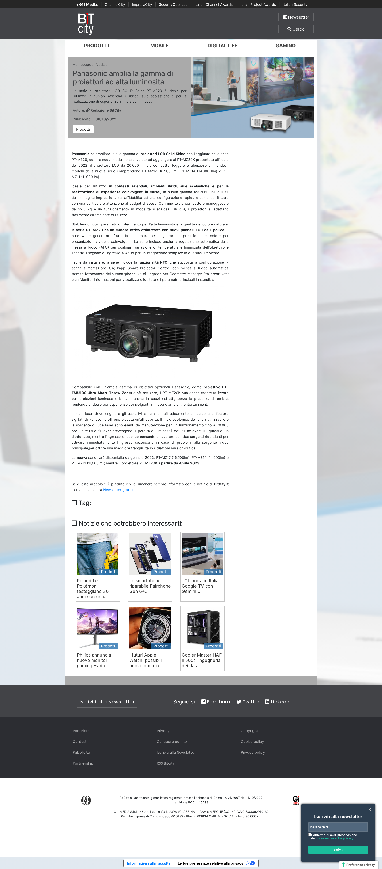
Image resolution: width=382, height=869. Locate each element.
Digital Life (222, 45)
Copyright (249, 730)
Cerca (298, 29)
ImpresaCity (142, 4)
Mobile (159, 45)
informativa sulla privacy (335, 838)
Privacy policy (253, 752)
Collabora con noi (172, 741)
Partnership (83, 763)
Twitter (250, 701)
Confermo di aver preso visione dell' (334, 836)
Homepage (82, 64)
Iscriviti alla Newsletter (107, 701)
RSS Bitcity (166, 763)
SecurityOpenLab (173, 4)
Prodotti (96, 45)
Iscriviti (338, 849)
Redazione (82, 730)
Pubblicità (81, 752)
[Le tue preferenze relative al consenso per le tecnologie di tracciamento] (358, 865)
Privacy (163, 730)
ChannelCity (115, 4)
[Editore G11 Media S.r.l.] (296, 800)
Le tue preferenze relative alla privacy (210, 863)
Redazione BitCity (105, 110)
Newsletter (298, 17)
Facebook (218, 701)
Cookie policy (252, 741)
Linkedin (280, 701)
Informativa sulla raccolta (148, 863)
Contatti (80, 741)
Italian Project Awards (257, 4)
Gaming (285, 45)
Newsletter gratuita (119, 489)
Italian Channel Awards (214, 4)
